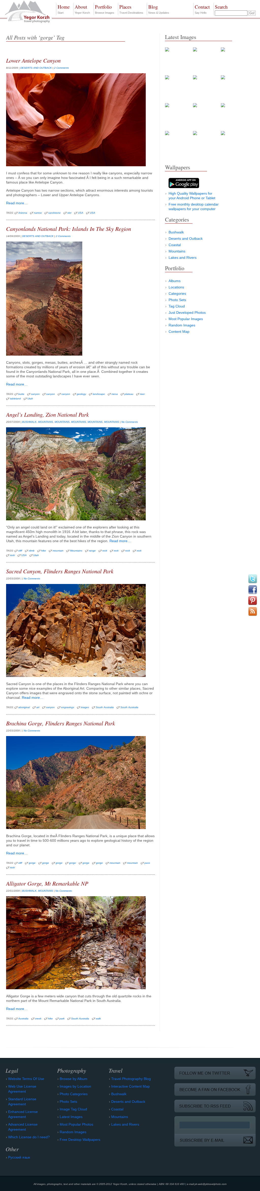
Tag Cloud (177, 306)
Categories (177, 293)
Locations (176, 287)
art (37, 707)
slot (69, 212)
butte (21, 394)
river (142, 394)
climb (32, 550)
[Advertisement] (203, 375)
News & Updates (158, 9)
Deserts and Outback (186, 238)
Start (64, 9)
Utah (30, 398)
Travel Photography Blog (131, 1079)
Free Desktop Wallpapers (80, 1140)
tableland (15, 398)
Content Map (179, 331)
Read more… (17, 203)
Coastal (175, 245)
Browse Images (104, 9)
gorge (32, 863)
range (92, 550)
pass (147, 863)
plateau (128, 394)
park (61, 1018)
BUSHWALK (29, 421)
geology (81, 394)
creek (38, 1018)
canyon (35, 394)
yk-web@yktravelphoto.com (210, 1184)
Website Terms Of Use (26, 1079)
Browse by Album (73, 1079)
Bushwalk (176, 232)
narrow (38, 212)
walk (98, 1018)
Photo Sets (177, 300)
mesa (114, 394)
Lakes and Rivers (183, 257)
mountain (58, 550)
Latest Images (71, 1117)
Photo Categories (74, 1094)
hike (43, 550)
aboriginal (24, 707)
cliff (20, 550)
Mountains (76, 550)
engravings (67, 707)
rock (104, 550)
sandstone (54, 212)
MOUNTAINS (45, 421)
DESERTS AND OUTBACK (36, 67)
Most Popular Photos (76, 1124)
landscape (99, 394)
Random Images (182, 325)
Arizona (22, 212)
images (85, 707)
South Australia (105, 707)
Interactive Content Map (130, 1086)
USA (80, 212)
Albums (175, 281)
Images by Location (75, 1086)
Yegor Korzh (82, 9)
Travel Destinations (131, 9)
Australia (23, 1018)
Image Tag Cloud (73, 1109)
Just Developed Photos (187, 312)
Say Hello (202, 9)
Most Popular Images (186, 319)
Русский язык (19, 1157)
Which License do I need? (29, 1137)
